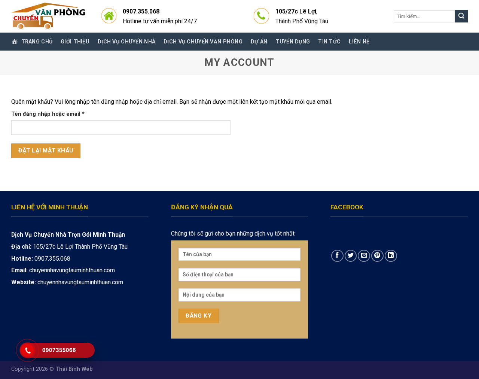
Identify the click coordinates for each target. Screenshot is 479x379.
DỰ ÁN (259, 42)
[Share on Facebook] (337, 256)
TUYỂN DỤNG (292, 42)
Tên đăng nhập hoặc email (54, 114)
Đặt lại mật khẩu (45, 150)
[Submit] (461, 16)
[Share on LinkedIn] (391, 256)
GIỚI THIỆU (75, 42)
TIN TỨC (329, 42)
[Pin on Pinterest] (377, 256)
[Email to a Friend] (364, 256)
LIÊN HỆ (359, 42)
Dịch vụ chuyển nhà (126, 42)
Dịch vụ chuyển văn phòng (203, 42)
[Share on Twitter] (351, 256)
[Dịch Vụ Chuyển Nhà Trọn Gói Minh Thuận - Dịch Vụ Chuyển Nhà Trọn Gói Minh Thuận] (48, 16)
